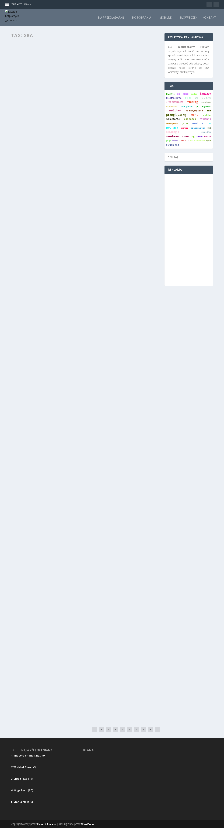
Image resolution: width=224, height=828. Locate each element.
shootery (37, 474)
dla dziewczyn (197, 140)
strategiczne (57, 580)
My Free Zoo (24, 655)
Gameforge (173, 119)
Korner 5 (22, 358)
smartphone (186, 106)
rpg (193, 136)
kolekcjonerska (198, 128)
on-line (197, 123)
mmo (194, 115)
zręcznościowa (173, 97)
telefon (194, 94)
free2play (173, 110)
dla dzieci (19, 660)
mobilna (207, 115)
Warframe (23, 695)
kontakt (209, 17)
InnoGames (171, 106)
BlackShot (23, 469)
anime (199, 136)
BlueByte (170, 94)
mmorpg (192, 102)
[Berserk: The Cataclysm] (72, 80)
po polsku (202, 97)
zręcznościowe (40, 362)
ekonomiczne (21, 580)
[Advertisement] (188, 229)
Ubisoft (207, 136)
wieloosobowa (177, 136)
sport (208, 140)
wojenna (205, 119)
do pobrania (141, 17)
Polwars (22, 241)
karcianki (23, 131)
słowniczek (188, 17)
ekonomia (190, 119)
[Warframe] (72, 687)
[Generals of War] (71, 608)
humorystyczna (194, 110)
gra (185, 123)
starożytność (172, 123)
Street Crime (25, 575)
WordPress (87, 824)
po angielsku (203, 106)
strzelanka (172, 144)
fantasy (205, 93)
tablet (175, 140)
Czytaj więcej (25, 145)
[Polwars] (72, 195)
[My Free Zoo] (71, 648)
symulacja (206, 102)
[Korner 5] (73, 311)
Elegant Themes (46, 824)
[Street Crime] (70, 534)
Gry (16, 131)
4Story (27, 4)
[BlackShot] (69, 426)
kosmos (184, 128)
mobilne (165, 17)
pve (209, 127)
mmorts (184, 140)
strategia (172, 132)
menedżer (206, 132)
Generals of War (28, 615)
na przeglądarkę (111, 17)
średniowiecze (174, 102)
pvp (168, 140)
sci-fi (188, 97)
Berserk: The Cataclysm (34, 126)
